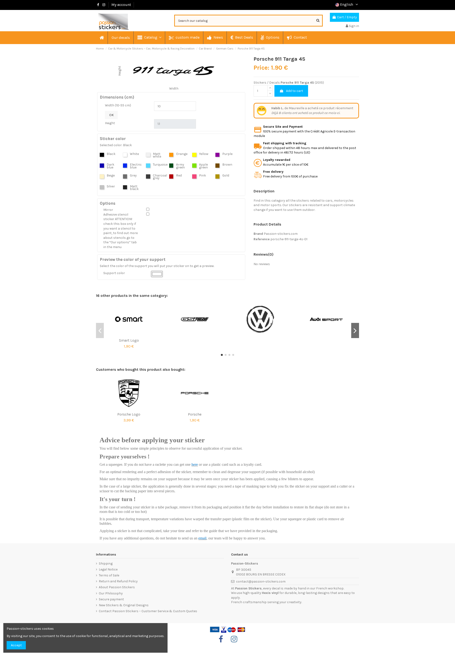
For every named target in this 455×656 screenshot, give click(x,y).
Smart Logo (129, 340)
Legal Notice (108, 569)
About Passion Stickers (117, 587)
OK (111, 115)
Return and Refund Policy (118, 581)
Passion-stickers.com (281, 234)
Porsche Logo (128, 414)
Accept (16, 645)
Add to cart (294, 91)
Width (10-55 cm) (118, 105)
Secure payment (111, 599)
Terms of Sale (109, 575)
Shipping (106, 563)
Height (110, 123)
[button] (149, 37)
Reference (262, 239)
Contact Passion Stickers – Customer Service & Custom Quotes (148, 611)
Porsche (194, 414)
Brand (258, 234)
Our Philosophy (111, 593)
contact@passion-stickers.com (261, 581)
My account (121, 4)
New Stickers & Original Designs (124, 605)
